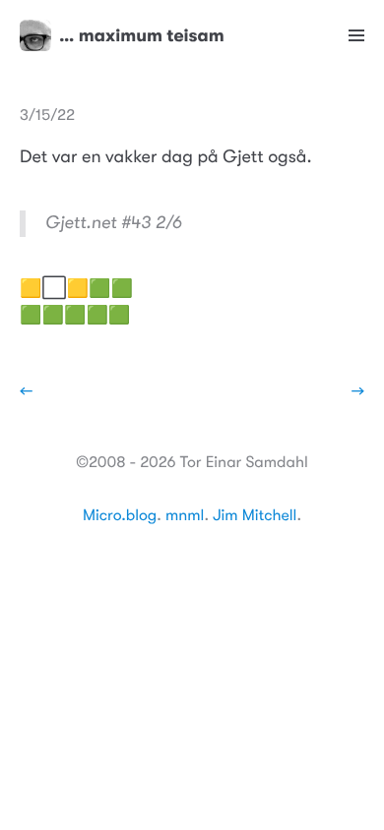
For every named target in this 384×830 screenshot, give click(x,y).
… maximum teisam (141, 35)
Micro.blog (120, 515)
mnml (184, 515)
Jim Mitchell (254, 515)
